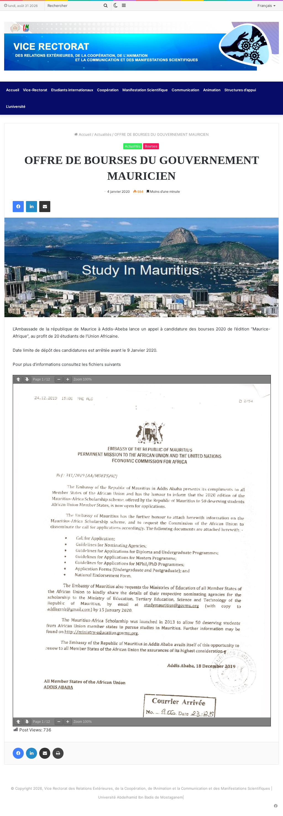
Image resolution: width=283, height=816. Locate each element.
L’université (15, 106)
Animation (212, 90)
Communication (185, 90)
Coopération (108, 90)
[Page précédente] (18, 379)
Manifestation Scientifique (145, 90)
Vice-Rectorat (35, 90)
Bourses (151, 146)
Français (265, 5)
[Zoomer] (68, 379)
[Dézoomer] (59, 379)
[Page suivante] (27, 379)
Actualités (102, 134)
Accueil (12, 90)
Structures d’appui (240, 90)
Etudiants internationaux (72, 90)
